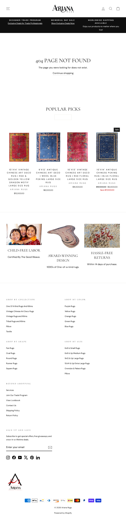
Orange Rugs (70, 316)
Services (10, 390)
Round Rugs (11, 358)
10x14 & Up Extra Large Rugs (77, 363)
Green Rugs (70, 321)
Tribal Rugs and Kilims (15, 321)
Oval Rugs (10, 353)
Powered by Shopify (63, 513)
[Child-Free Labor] (24, 234)
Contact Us (11, 405)
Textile (9, 331)
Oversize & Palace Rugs (75, 368)
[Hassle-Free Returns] (102, 236)
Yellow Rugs (70, 311)
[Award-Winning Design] (63, 237)
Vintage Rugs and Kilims (16, 316)
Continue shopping (63, 73)
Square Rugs (11, 368)
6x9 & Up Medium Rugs (75, 353)
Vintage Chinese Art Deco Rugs (20, 311)
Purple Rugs (70, 306)
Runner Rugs (11, 363)
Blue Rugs (69, 326)
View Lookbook (13, 400)
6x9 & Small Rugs (72, 348)
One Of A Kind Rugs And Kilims (19, 306)
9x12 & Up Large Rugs (74, 358)
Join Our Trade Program (16, 395)
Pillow (8, 326)
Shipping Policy (13, 410)
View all (63, 117)
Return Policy (12, 415)
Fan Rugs (10, 348)
